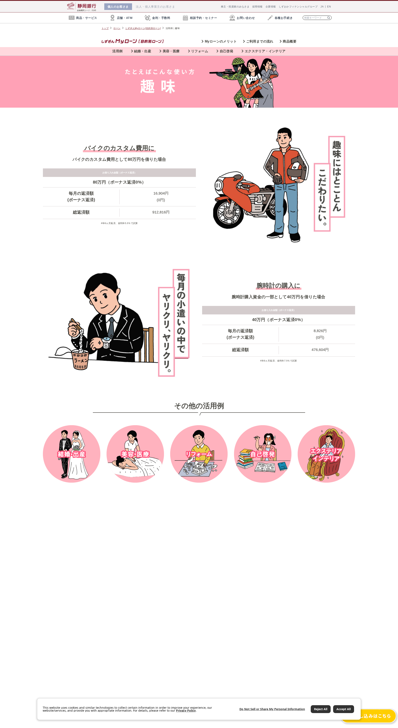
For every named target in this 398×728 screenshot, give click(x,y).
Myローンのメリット (221, 41)
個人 (118, 6)
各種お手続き (284, 17)
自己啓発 (226, 51)
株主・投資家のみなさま (235, 6)
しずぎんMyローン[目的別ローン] (143, 28)
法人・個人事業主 (155, 6)
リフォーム (199, 51)
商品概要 (289, 41)
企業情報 (271, 6)
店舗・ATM (124, 17)
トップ (105, 28)
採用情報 (257, 6)
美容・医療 (171, 51)
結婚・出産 (142, 51)
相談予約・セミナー (203, 17)
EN (329, 6)
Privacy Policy (186, 710)
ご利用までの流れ (259, 41)
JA (322, 6)
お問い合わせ (246, 17)
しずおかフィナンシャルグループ (298, 6)
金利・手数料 (161, 17)
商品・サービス (86, 17)
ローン (116, 28)
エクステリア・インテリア (265, 51)
